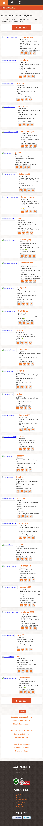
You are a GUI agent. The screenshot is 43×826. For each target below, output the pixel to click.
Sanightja (21, 288)
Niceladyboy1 (26, 240)
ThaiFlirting (8, 8)
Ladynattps (24, 350)
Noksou (19, 330)
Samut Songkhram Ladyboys (21, 717)
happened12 (25, 587)
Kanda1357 (24, 436)
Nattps (19, 394)
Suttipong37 (24, 174)
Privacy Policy (21, 775)
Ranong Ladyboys (21, 737)
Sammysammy (27, 197)
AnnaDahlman (27, 263)
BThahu (19, 545)
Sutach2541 (24, 523)
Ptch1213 (21, 656)
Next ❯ (22, 711)
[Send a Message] (22, 53)
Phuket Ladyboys (21, 751)
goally (18, 153)
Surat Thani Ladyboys (21, 744)
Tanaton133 (24, 415)
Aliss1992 (21, 498)
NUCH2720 (23, 311)
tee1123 (20, 83)
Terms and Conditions (21, 772)
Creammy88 (24, 678)
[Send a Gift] (34, 53)
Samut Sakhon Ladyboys (21, 720)
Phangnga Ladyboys (21, 747)
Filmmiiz (20, 371)
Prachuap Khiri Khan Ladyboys (21, 731)
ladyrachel (23, 106)
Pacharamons (26, 37)
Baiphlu (19, 477)
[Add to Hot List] (30, 53)
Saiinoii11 (22, 218)
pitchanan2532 (27, 612)
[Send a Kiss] (26, 53)
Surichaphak (25, 566)
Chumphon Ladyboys (21, 734)
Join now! (22, 28)
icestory (20, 456)
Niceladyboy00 (27, 131)
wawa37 (20, 635)
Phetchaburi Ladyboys (21, 724)
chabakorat (24, 60)
